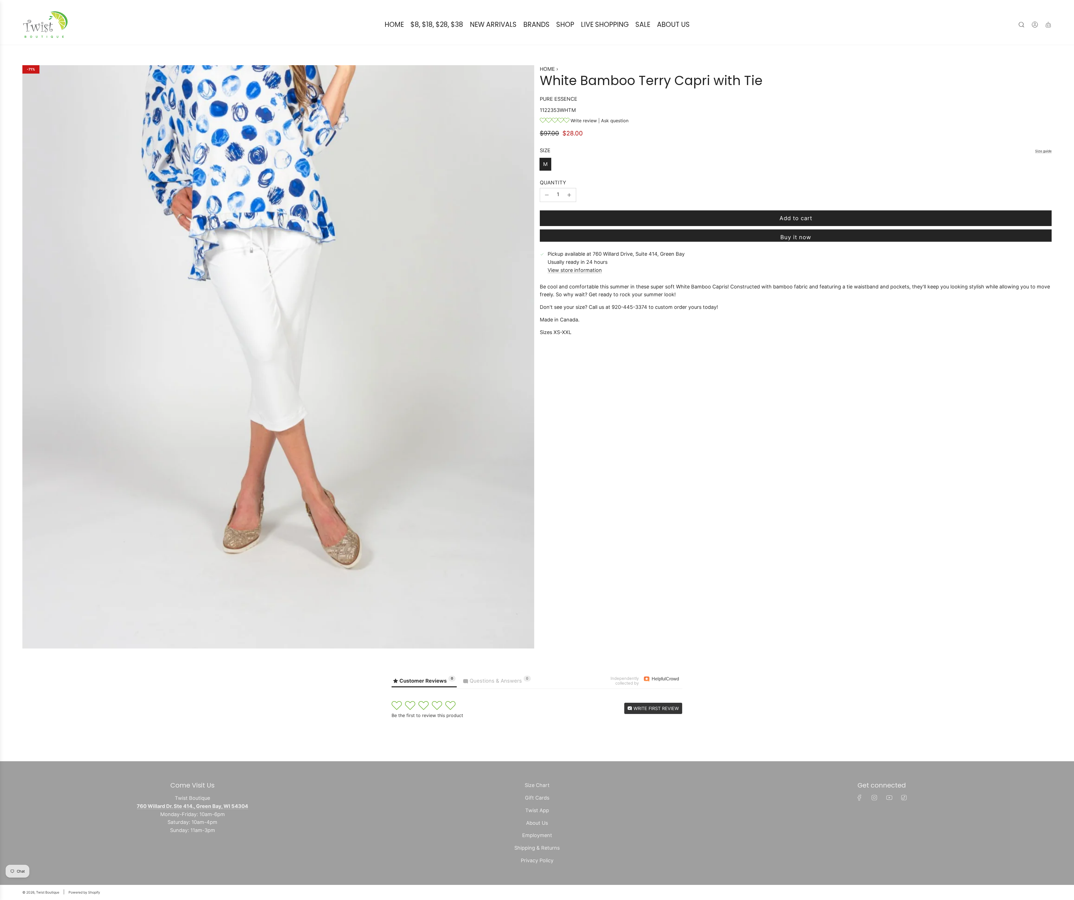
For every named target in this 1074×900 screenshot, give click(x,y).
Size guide (1043, 151)
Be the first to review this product (427, 715)
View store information (575, 270)
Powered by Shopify (84, 892)
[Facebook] (859, 797)
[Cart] (1048, 24)
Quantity (553, 182)
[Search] (1021, 24)
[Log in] (1035, 24)
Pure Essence (558, 99)
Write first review (655, 708)
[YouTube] (889, 797)
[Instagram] (874, 797)
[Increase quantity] (569, 195)
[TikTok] (904, 797)
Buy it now (795, 237)
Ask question (614, 120)
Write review (584, 120)
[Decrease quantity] (547, 195)
